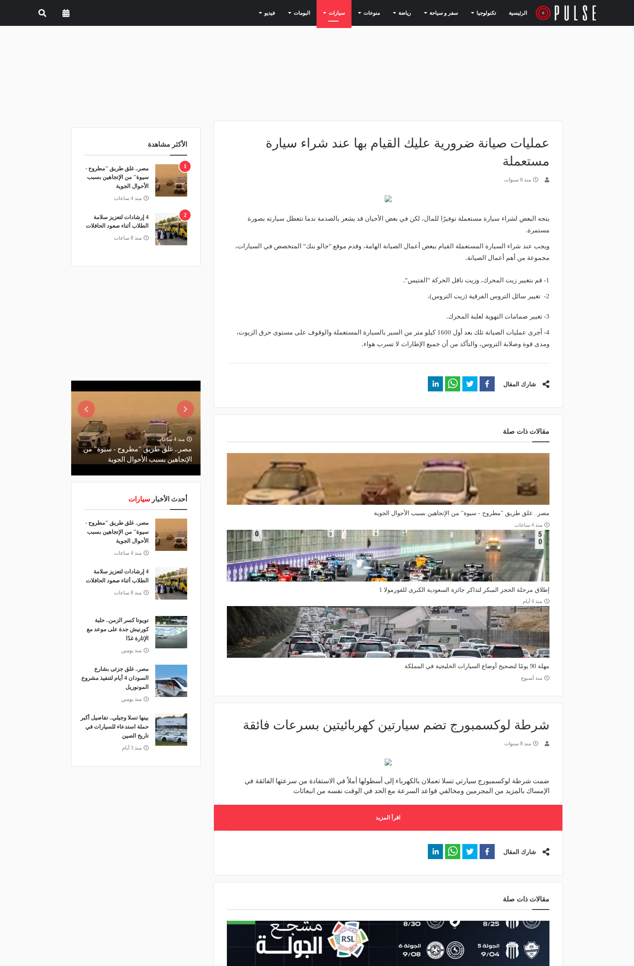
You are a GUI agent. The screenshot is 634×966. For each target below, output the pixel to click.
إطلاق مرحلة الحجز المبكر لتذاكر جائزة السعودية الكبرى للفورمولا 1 (464, 590)
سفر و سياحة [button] (447, 12)
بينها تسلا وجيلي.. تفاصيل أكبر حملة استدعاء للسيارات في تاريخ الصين (115, 726)
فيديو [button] (292, 12)
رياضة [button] (413, 12)
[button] (487, 383)
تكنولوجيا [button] (485, 12)
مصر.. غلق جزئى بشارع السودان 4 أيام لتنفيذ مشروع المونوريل (115, 678)
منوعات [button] (383, 12)
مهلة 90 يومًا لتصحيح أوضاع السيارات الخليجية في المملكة (477, 666)
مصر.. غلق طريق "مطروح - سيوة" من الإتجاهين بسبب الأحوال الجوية (461, 513)
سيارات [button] (352, 12)
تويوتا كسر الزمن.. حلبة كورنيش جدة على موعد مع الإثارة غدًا (118, 629)
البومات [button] (321, 12)
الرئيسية (519, 12)
